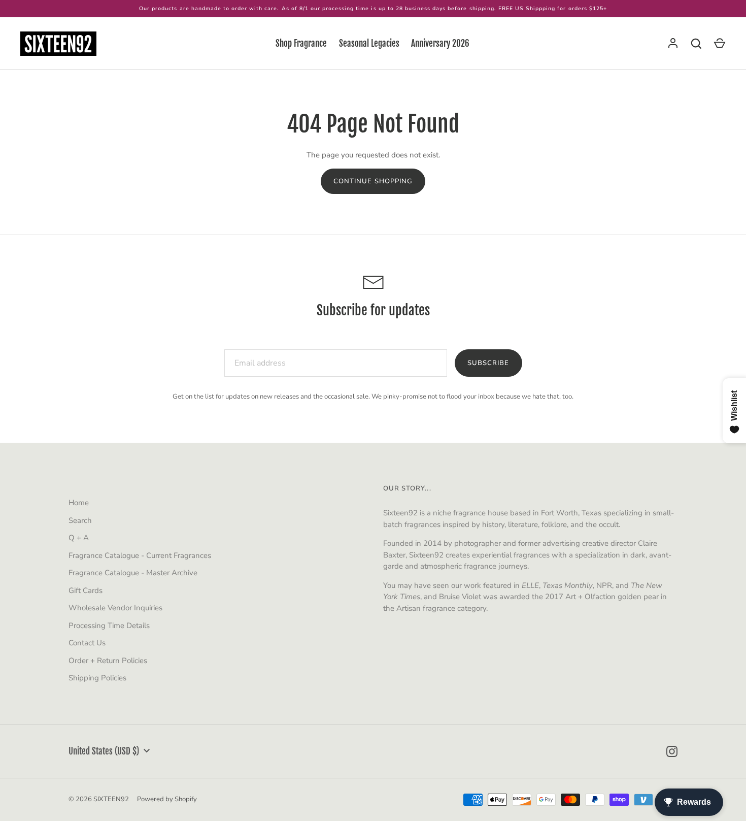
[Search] (696, 43)
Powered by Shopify (167, 799)
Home (79, 503)
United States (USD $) (104, 751)
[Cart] (719, 43)
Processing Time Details (109, 625)
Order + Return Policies (108, 660)
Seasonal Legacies (369, 43)
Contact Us (87, 643)
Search (80, 520)
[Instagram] (672, 751)
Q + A (79, 538)
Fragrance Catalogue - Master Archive (133, 573)
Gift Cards (86, 590)
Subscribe (488, 363)
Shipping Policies (97, 678)
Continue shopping (373, 181)
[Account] (673, 43)
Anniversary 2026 (440, 43)
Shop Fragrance (301, 43)
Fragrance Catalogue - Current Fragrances (140, 555)
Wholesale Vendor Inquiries (115, 608)
